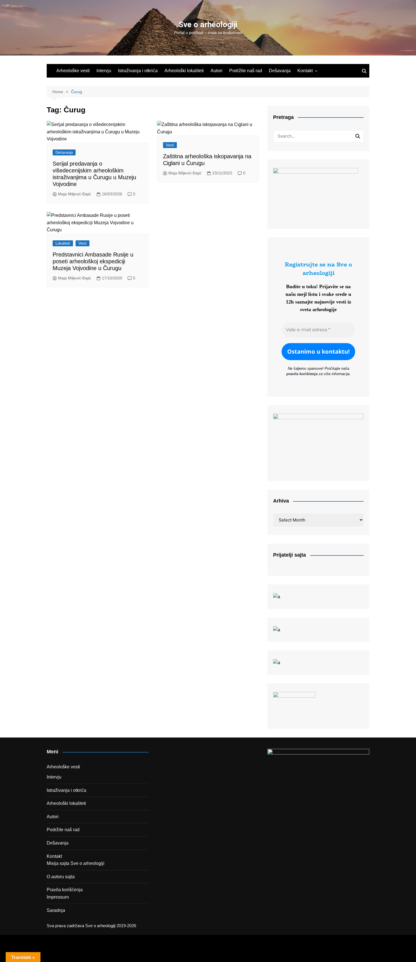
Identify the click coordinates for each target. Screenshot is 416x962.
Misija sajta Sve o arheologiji (75, 863)
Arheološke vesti (73, 70)
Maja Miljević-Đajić (74, 194)
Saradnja (56, 910)
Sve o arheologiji (208, 24)
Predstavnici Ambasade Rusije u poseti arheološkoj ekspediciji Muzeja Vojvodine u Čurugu (93, 261)
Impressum (58, 897)
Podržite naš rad (245, 70)
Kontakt (305, 70)
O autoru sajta (61, 876)
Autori (216, 70)
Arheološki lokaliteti (184, 70)
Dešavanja (280, 70)
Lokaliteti (62, 243)
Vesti (170, 145)
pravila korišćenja (302, 374)
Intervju (104, 70)
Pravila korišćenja (65, 889)
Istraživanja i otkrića (138, 70)
